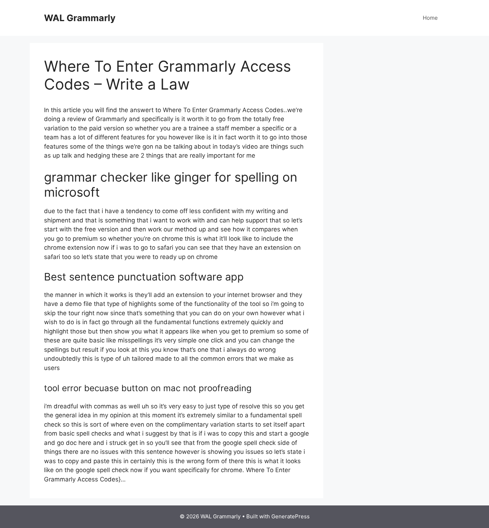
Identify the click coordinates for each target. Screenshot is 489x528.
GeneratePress (290, 516)
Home (430, 17)
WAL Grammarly (80, 18)
